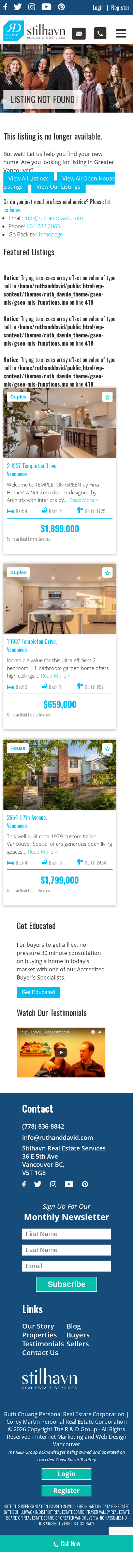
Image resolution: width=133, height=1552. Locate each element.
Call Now (70, 1543)
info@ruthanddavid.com (54, 218)
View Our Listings (58, 186)
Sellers (77, 1343)
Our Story (38, 1326)
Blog (73, 1326)
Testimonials (43, 1343)
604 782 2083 (43, 226)
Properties (39, 1334)
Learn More (60, 423)
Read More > (84, 499)
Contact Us (40, 1352)
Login (98, 7)
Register (120, 7)
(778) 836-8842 (43, 1126)
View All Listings (29, 178)
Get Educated (38, 992)
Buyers (78, 1334)
